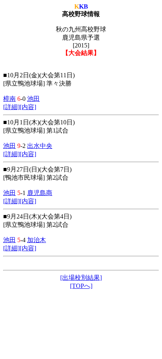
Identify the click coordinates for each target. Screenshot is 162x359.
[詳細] (11, 107)
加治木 (36, 240)
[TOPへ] (81, 285)
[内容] (28, 107)
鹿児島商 (39, 193)
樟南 (9, 98)
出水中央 (39, 145)
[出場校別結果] (81, 277)
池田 (33, 98)
